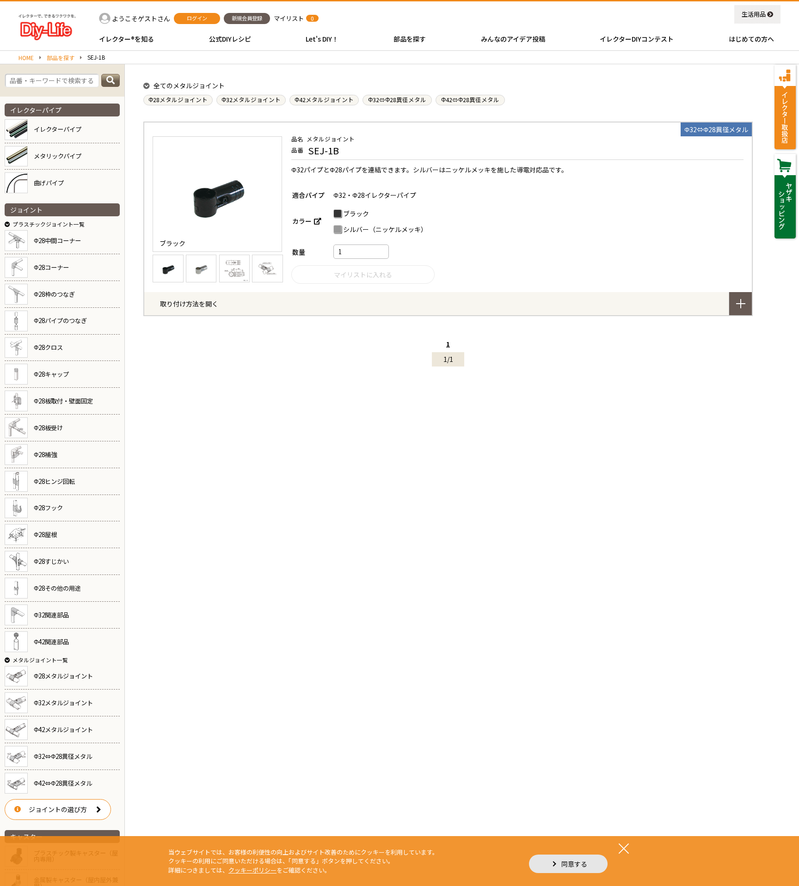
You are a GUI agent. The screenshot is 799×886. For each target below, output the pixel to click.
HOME (26, 58)
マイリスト (289, 18)
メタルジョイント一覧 (40, 660)
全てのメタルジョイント (189, 85)
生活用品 (754, 14)
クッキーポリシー (252, 870)
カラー (302, 221)
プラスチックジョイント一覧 (48, 224)
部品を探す (60, 58)
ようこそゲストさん (141, 18)
